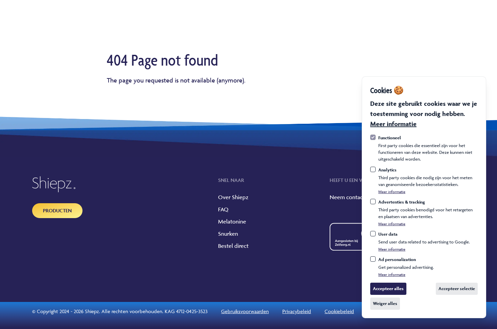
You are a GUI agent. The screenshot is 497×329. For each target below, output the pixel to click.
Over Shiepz (233, 197)
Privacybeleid (296, 311)
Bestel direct (233, 245)
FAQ (223, 209)
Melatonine (232, 221)
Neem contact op (351, 197)
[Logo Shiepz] (54, 184)
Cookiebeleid (339, 311)
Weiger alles (385, 303)
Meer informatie (393, 124)
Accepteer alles (388, 288)
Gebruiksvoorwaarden (245, 311)
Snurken (228, 233)
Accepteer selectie (457, 288)
